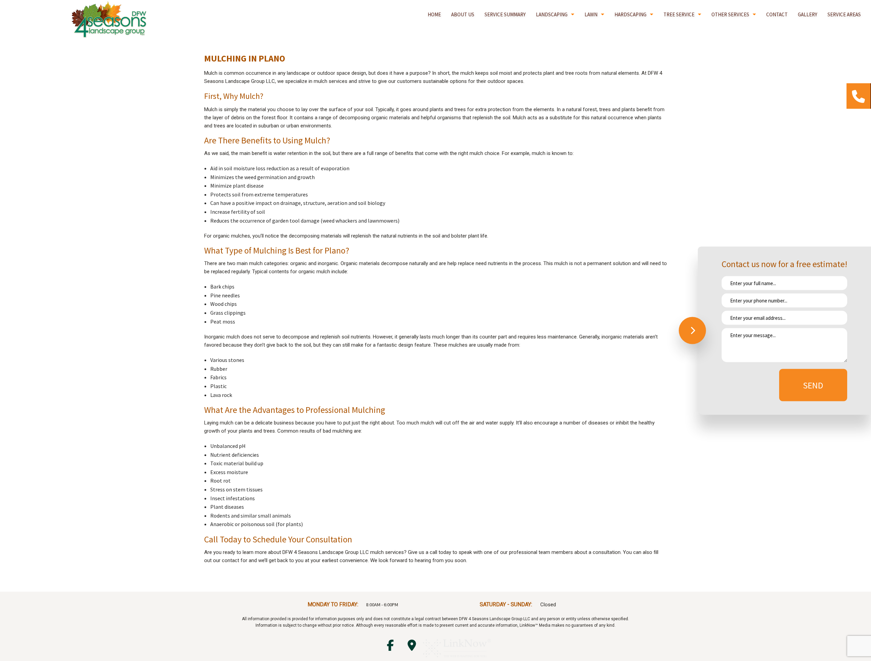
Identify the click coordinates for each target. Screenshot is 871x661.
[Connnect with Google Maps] (411, 647)
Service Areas (844, 14)
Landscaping (552, 14)
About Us (462, 14)
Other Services (730, 14)
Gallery (807, 14)
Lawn (591, 14)
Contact (777, 14)
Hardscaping (630, 14)
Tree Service (678, 14)
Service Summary (505, 14)
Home (434, 14)
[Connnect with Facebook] (390, 647)
